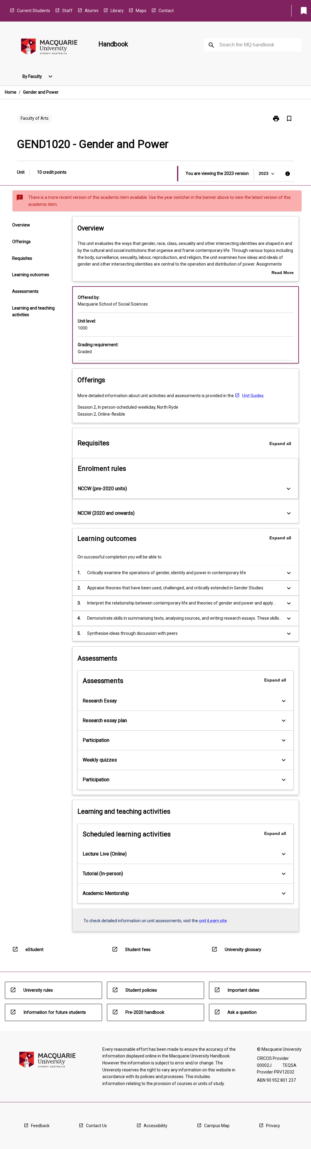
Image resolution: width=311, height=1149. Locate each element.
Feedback (40, 1125)
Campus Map (217, 1125)
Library (117, 10)
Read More (283, 273)
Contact (166, 10)
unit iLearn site (213, 920)
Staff (67, 10)
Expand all (280, 443)
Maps (141, 10)
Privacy (273, 1125)
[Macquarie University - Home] (49, 48)
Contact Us (96, 1125)
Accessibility (155, 1125)
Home (10, 92)
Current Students (33, 10)
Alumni (91, 10)
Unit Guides (253, 395)
